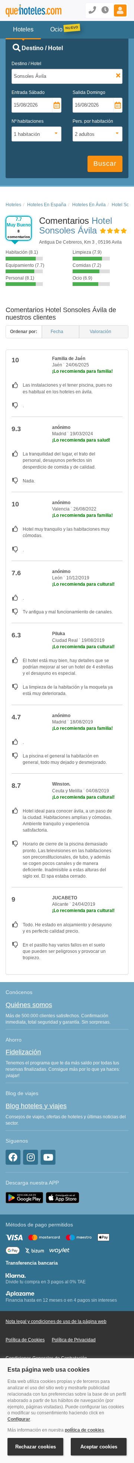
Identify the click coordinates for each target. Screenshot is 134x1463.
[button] (120, 10)
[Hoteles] (28, 10)
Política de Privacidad (74, 1339)
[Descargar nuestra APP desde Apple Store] (62, 1197)
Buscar (105, 163)
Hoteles (13, 204)
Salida (89, 92)
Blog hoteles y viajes (36, 1106)
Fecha (57, 331)
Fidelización (23, 1052)
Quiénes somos (29, 1005)
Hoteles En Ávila (89, 204)
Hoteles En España (46, 204)
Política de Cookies (25, 1339)
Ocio (56, 29)
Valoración (101, 331)
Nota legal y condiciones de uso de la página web (56, 1321)
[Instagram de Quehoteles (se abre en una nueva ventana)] (30, 1157)
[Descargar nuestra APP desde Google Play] (24, 1197)
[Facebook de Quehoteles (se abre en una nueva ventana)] (13, 1157)
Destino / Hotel (26, 63)
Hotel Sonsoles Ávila (75, 225)
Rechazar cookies (35, 1447)
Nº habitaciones (28, 121)
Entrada (28, 92)
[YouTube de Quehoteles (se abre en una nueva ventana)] (48, 1157)
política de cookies (84, 1430)
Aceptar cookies (98, 1447)
